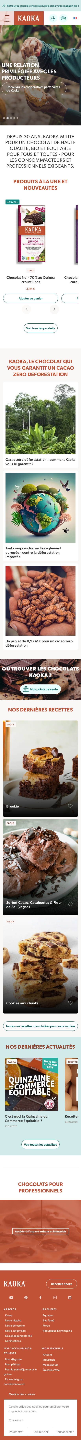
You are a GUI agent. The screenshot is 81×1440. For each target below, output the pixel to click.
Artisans (47, 1354)
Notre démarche (15, 1325)
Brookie (12, 806)
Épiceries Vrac (51, 1369)
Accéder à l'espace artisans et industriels (40, 1231)
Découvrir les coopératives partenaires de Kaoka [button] (33, 88)
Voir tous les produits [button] (40, 328)
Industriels (49, 1359)
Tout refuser (40, 1432)
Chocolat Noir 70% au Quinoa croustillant (30, 279)
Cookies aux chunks (22, 1003)
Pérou (46, 1325)
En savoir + (16, 1420)
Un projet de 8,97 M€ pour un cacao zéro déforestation (39, 643)
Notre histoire (13, 1320)
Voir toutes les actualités (40, 1144)
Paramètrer (16, 1432)
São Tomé (48, 1320)
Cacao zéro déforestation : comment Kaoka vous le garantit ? (40, 461)
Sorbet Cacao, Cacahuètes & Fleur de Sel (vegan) (34, 904)
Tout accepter (65, 1432)
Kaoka (8, 1315)
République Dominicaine (57, 1330)
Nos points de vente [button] (44, 689)
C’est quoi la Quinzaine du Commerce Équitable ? (26, 1118)
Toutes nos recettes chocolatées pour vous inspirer (40, 1026)
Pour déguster (13, 1359)
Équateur (48, 1315)
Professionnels (52, 1348)
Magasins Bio (50, 1364)
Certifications (13, 1340)
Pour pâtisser (12, 1364)
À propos (10, 1309)
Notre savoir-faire (15, 1330)
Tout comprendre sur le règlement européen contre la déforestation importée (34, 552)
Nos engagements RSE (18, 1335)
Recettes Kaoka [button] (61, 1284)
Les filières (49, 1309)
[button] (53, 18)
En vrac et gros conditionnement (14, 1381)
